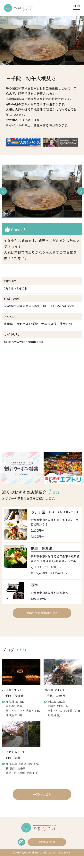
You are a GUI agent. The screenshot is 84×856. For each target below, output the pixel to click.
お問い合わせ (47, 842)
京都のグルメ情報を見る (42, 613)
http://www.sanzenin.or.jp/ (24, 341)
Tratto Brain (63, 852)
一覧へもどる (42, 794)
